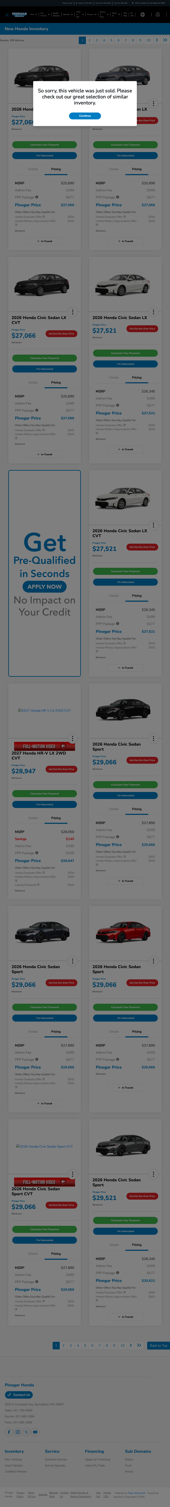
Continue (85, 116)
